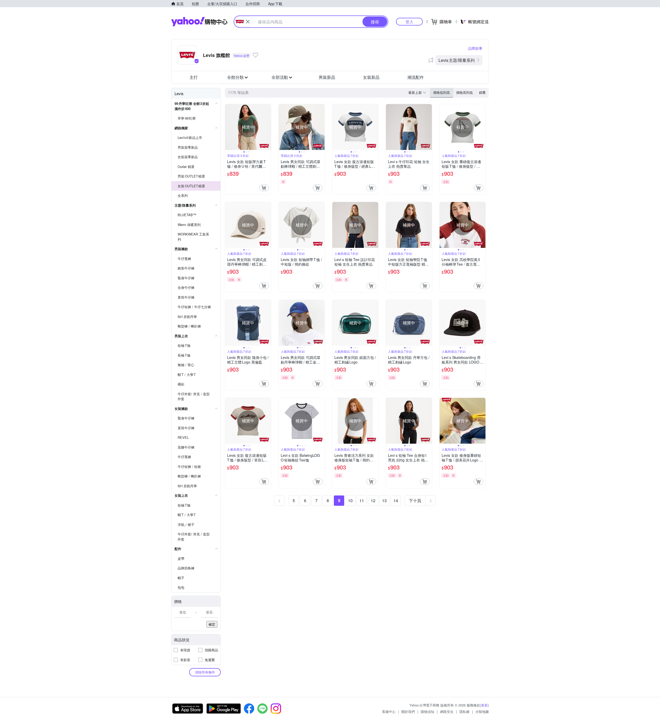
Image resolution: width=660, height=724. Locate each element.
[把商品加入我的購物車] (264, 187)
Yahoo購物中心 (199, 21)
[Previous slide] (228, 127)
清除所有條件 (205, 672)
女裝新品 (371, 77)
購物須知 (427, 711)
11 (361, 500)
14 (395, 500)
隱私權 (464, 711)
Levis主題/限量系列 (457, 60)
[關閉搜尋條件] (248, 22)
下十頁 (415, 500)
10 (350, 500)
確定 (212, 624)
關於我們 (408, 711)
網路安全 (446, 711)
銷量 (482, 92)
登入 (409, 21)
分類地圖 (482, 711)
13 (384, 500)
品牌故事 (475, 48)
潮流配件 (415, 77)
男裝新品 (327, 77)
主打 (193, 77)
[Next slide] (267, 127)
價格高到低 (464, 92)
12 (373, 500)
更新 (484, 705)
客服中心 (388, 711)
